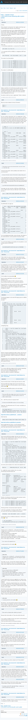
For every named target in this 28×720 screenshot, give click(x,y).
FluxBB (25, 715)
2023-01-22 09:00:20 (20, 99)
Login (15, 8)
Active (20, 10)
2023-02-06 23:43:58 (20, 697)
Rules (5, 8)
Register (11, 8)
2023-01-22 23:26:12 (20, 294)
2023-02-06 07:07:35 (20, 657)
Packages (7, 2)
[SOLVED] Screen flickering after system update (11, 707)
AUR (21, 2)
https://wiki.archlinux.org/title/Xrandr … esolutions (11, 414)
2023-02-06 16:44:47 (20, 666)
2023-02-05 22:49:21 (20, 648)
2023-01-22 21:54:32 (20, 254)
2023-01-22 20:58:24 (20, 239)
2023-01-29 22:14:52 (20, 632)
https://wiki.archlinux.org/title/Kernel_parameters (11, 422)
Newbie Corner (9, 14)
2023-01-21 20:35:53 (20, 22)
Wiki (10, 2)
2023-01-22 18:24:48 (20, 113)
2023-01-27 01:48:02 (20, 551)
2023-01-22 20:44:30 (20, 201)
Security (17, 2)
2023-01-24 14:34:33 (20, 391)
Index (2, 8)
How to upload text (4, 110)
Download (25, 2)
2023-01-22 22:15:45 (20, 273)
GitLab (13, 2)
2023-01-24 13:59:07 (20, 379)
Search (7, 8)
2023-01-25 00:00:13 (20, 433)
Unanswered (24, 10)
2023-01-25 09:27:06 (20, 527)
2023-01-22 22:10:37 (20, 262)
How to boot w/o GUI (12, 110)
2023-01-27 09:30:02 (20, 609)
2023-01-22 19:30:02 (20, 163)
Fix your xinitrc (6, 111)
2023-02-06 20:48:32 (20, 679)
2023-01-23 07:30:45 (20, 365)
